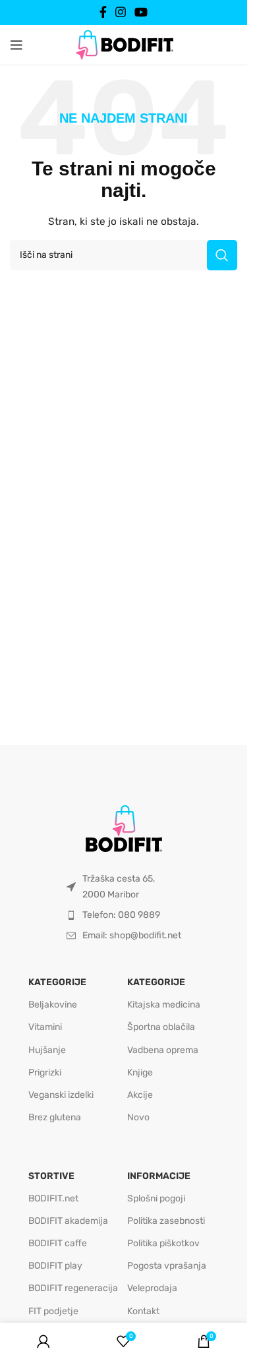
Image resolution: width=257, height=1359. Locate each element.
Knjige (140, 1072)
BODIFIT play (55, 1265)
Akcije (140, 1095)
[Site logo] (123, 44)
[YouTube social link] (141, 12)
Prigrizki (44, 1072)
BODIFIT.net (53, 1198)
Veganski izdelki (61, 1095)
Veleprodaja (152, 1288)
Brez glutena (54, 1117)
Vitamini (45, 1027)
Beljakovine (52, 1004)
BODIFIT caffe (57, 1243)
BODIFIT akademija (68, 1220)
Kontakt (143, 1311)
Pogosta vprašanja (166, 1265)
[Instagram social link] (120, 12)
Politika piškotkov (163, 1243)
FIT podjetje (53, 1311)
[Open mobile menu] (16, 45)
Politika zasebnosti (166, 1220)
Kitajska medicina (163, 1004)
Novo (138, 1117)
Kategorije (57, 982)
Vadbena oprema (162, 1050)
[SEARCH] (222, 255)
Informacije (158, 1176)
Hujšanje (47, 1050)
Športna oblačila (161, 1027)
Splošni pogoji (156, 1198)
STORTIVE (51, 1176)
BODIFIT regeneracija (73, 1288)
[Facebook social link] (103, 12)
